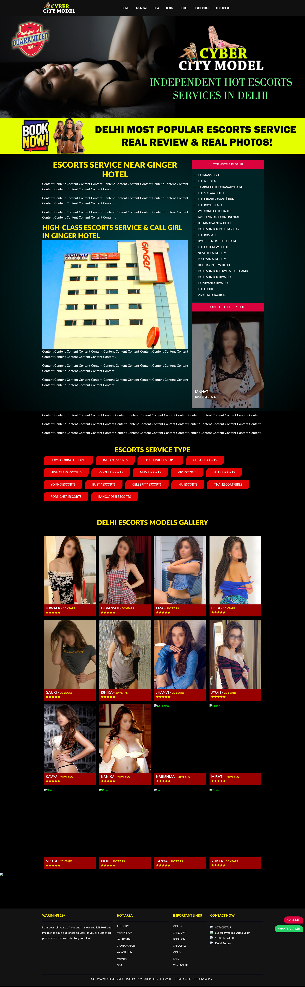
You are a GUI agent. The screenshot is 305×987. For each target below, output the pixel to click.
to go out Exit (82, 938)
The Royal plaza (210, 205)
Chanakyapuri (126, 946)
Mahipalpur (124, 933)
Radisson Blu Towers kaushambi (223, 271)
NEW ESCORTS (150, 472)
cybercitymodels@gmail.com (232, 932)
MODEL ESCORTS (110, 472)
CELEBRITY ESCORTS (147, 484)
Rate (176, 959)
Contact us (180, 965)
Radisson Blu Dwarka (214, 277)
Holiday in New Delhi (214, 265)
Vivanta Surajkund (213, 295)
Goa (156, 8)
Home (125, 8)
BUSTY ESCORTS (103, 484)
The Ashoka (207, 181)
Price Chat (202, 8)
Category (179, 933)
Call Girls (179, 946)
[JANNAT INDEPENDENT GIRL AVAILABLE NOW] (228, 407)
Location (179, 939)
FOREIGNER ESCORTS (66, 496)
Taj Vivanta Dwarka (213, 283)
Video (177, 952)
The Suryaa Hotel (211, 193)
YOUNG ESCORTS (63, 484)
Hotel (184, 8)
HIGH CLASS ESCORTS (66, 472)
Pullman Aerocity (212, 259)
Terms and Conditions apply (193, 979)
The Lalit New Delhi (213, 247)
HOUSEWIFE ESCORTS (160, 460)
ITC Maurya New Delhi (214, 223)
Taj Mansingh (208, 175)
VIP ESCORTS (187, 472)
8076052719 (223, 927)
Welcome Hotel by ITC (215, 211)
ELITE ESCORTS (224, 472)
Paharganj (124, 939)
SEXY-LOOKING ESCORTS (68, 460)
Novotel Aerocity (212, 253)
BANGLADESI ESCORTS (114, 496)
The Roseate (207, 235)
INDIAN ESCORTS (115, 460)
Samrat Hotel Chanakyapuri (220, 187)
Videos (177, 926)
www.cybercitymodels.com (116, 979)
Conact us (223, 8)
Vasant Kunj (125, 952)
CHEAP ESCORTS (205, 460)
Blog (169, 8)
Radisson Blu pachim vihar (218, 229)
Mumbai (141, 8)
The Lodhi (205, 289)
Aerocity (123, 926)
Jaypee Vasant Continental (219, 217)
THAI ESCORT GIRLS (228, 484)
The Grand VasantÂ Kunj (216, 199)
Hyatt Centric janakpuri (217, 241)
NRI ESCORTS (187, 484)
